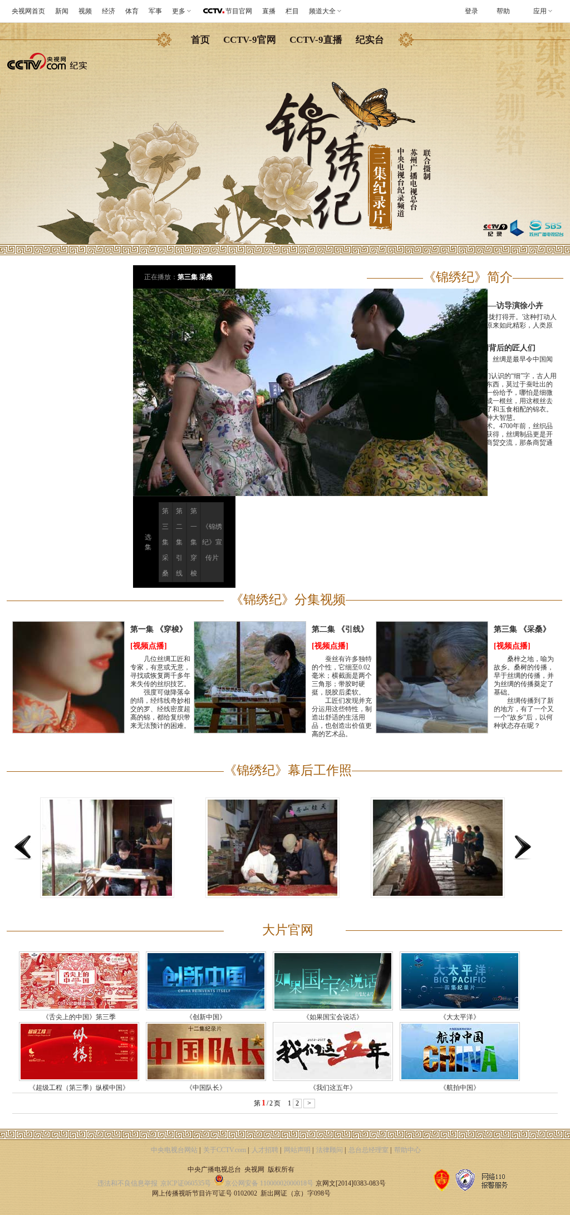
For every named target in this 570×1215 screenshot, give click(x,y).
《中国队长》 (206, 1088)
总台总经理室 (368, 1150)
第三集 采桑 (195, 277)
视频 (85, 11)
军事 (155, 11)
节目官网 (238, 11)
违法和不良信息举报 (127, 1183)
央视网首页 (28, 11)
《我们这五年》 (332, 1088)
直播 (269, 11)
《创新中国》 (206, 1017)
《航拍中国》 (460, 1088)
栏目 (292, 11)
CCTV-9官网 (249, 39)
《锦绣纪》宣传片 (212, 542)
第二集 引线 (179, 542)
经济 (108, 11)
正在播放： (161, 277)
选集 (148, 542)
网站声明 (297, 1150)
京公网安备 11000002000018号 (269, 1183)
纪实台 (370, 39)
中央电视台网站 (174, 1150)
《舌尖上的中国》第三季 (79, 1017)
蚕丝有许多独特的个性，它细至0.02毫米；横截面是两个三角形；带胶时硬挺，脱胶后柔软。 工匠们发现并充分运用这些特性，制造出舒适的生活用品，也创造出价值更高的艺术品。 (342, 696)
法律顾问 (329, 1150)
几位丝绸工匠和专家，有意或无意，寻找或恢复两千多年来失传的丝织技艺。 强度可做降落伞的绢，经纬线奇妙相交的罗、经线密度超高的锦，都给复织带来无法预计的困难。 (160, 692)
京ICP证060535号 (185, 1183)
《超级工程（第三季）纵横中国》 (79, 1088)
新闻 (61, 11)
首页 (200, 39)
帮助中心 (407, 1150)
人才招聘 (265, 1150)
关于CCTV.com (224, 1150)
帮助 (503, 11)
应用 (540, 11)
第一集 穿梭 (193, 542)
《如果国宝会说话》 (333, 1017)
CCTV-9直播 (315, 39)
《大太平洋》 (460, 1017)
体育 (132, 11)
